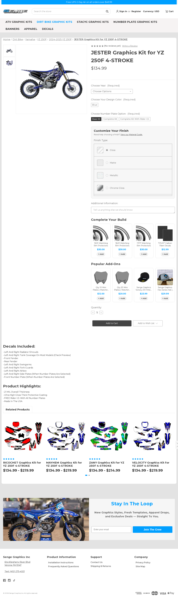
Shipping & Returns (101, 566)
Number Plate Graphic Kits (135, 21)
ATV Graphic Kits (18, 21)
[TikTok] (14, 580)
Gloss (112, 150)
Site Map (140, 566)
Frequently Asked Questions (63, 566)
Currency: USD (151, 11)
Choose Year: (105, 85)
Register (136, 11)
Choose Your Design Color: (113, 99)
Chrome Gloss (117, 188)
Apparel (30, 28)
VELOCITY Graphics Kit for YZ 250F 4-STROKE (150, 464)
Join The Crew (152, 529)
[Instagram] (9, 580)
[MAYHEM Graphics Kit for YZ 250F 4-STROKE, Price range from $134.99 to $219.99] (66, 436)
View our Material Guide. (132, 134)
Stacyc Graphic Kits (93, 21)
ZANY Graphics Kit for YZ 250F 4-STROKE (106, 464)
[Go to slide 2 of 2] (89, 475)
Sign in (123, 11)
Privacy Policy (143, 562)
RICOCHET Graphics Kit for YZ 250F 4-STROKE (22, 464)
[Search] (107, 11)
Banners (12, 28)
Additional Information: (104, 203)
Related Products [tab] (18, 409)
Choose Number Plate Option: (115, 113)
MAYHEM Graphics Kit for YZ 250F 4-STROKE (64, 464)
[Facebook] (4, 580)
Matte (113, 163)
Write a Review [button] (130, 46)
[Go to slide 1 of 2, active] (86, 475)
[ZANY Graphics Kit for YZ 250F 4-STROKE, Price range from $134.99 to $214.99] (109, 436)
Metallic (114, 175)
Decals (47, 28)
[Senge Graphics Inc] (15, 11)
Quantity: (96, 307)
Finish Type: (101, 140)
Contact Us (97, 562)
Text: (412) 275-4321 (15, 571)
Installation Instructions (60, 562)
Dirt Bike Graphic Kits (54, 21)
